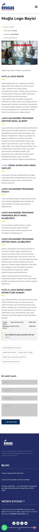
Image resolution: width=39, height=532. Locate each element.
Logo (5, 165)
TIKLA (7, 337)
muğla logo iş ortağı (25, 352)
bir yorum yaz (12, 422)
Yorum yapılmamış (10, 38)
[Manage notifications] (34, 527)
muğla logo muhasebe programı (14, 357)
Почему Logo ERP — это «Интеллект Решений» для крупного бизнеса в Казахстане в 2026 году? (19, 488)
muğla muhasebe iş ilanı (11, 361)
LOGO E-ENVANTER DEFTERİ (12, 473)
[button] (4, 528)
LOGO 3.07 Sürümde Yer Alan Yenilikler (16, 480)
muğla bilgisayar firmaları (11, 347)
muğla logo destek (9, 352)
